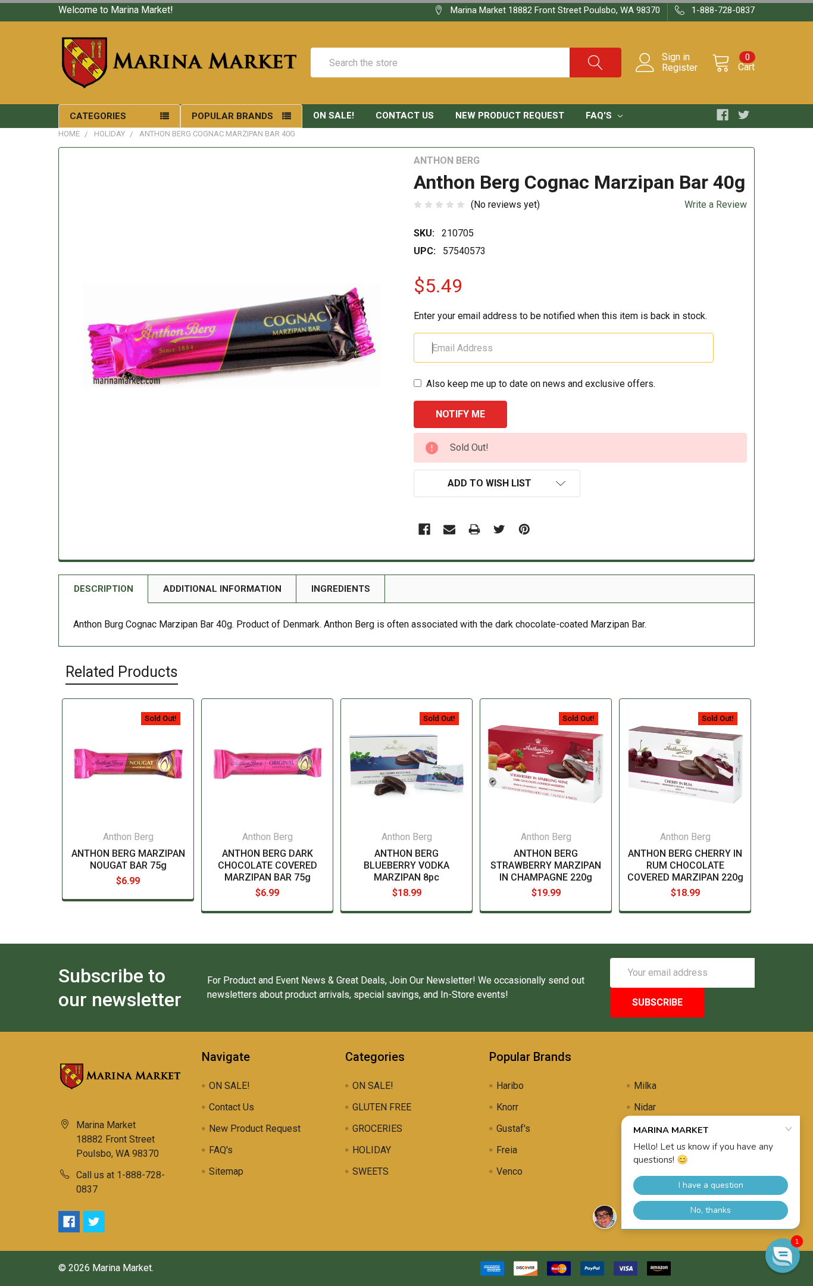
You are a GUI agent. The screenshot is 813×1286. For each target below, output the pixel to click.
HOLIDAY (109, 133)
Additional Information (222, 588)
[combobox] (466, 62)
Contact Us (405, 115)
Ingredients (340, 588)
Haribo (510, 1085)
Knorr (507, 1107)
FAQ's (600, 115)
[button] (782, 1255)
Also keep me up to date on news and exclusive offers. (540, 383)
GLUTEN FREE (381, 1107)
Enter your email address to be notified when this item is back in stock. (560, 316)
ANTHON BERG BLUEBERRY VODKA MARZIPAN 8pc (406, 865)
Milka (645, 1085)
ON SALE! (333, 115)
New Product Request (509, 115)
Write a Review (715, 204)
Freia (506, 1150)
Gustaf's (513, 1128)
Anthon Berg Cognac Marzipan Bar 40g (217, 133)
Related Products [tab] (121, 672)
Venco (509, 1171)
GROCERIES (377, 1128)
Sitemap (226, 1171)
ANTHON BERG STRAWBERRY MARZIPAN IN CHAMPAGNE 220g (545, 865)
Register (680, 68)
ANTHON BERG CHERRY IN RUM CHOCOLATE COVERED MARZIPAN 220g (685, 865)
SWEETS (370, 1171)
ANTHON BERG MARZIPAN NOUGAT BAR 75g (128, 859)
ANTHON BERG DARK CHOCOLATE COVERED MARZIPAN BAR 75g (267, 865)
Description (103, 588)
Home (69, 133)
